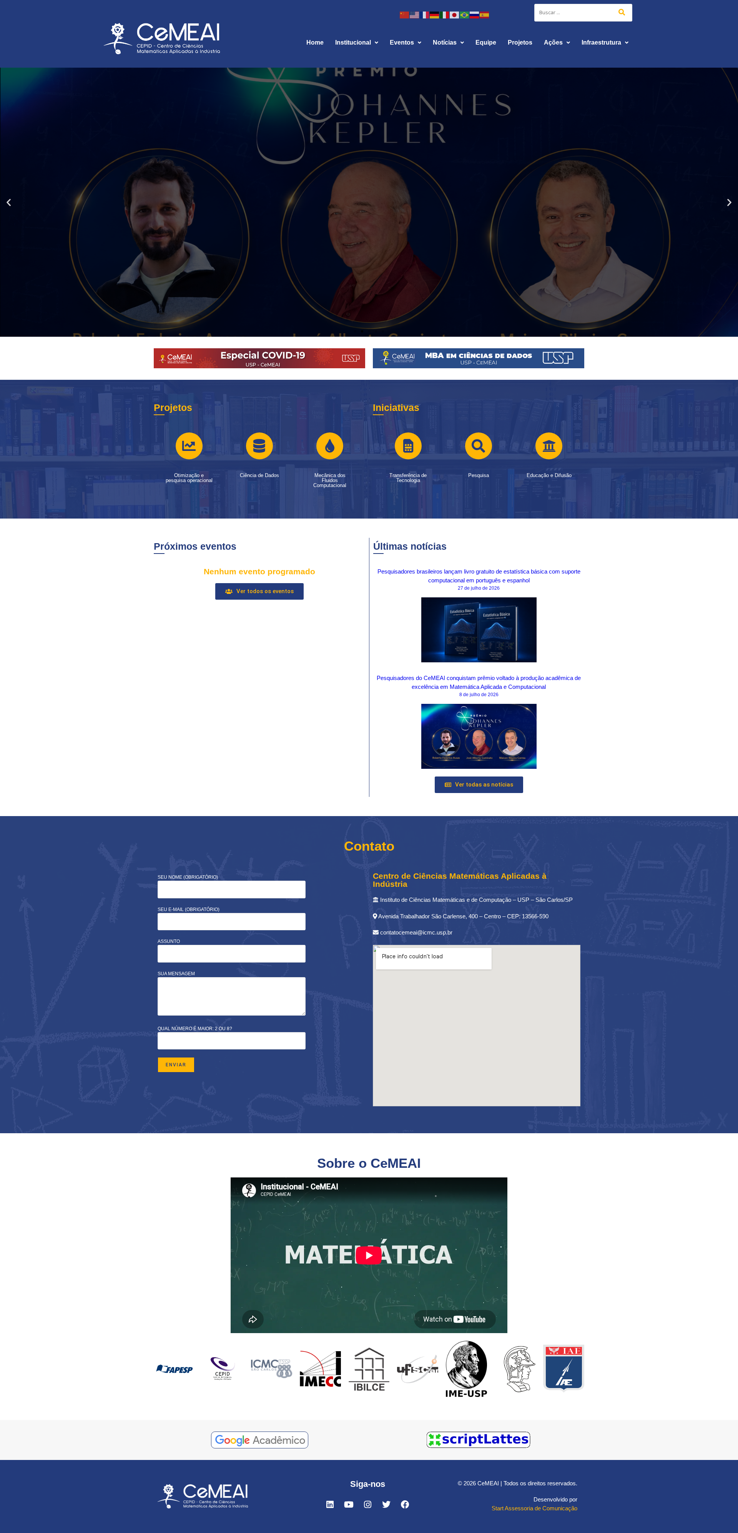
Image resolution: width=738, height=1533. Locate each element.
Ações (553, 42)
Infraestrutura (601, 42)
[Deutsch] (435, 14)
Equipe (485, 42)
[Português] (465, 14)
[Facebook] (405, 1504)
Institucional (353, 42)
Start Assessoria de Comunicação (534, 1508)
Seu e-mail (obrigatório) (188, 909)
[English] (415, 14)
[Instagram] (367, 1504)
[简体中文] (405, 14)
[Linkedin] (329, 1504)
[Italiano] (445, 14)
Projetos (520, 42)
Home (315, 42)
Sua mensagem (176, 973)
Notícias (445, 42)
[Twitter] (386, 1504)
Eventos (402, 42)
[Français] (425, 14)
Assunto (169, 941)
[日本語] (455, 14)
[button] (356, 43)
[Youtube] (348, 1504)
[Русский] (475, 14)
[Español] (485, 14)
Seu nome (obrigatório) (188, 877)
